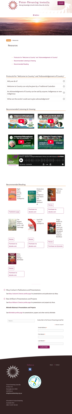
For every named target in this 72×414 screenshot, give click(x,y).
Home (8, 40)
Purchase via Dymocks (55, 246)
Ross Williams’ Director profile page (20, 302)
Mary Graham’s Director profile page (20, 294)
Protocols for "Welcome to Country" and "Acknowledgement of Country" (36, 57)
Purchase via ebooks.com (33, 211)
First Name (41, 334)
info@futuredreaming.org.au (14, 393)
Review (50, 205)
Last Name (41, 341)
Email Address (42, 328)
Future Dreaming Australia (34, 2)
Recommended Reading (21, 64)
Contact (57, 365)
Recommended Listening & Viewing (25, 61)
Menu (37, 15)
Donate (61, 3)
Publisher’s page (14, 212)
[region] (36, 26)
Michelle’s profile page (16, 312)
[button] (36, 81)
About (51, 365)
